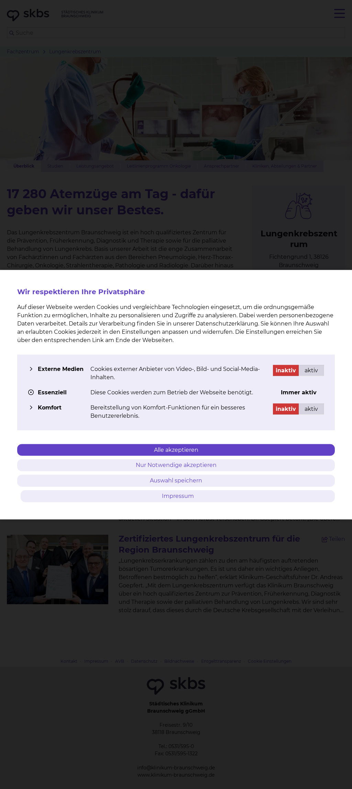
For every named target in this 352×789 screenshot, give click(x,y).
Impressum (178, 495)
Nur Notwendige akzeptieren (176, 465)
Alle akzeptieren (176, 449)
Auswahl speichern (176, 480)
